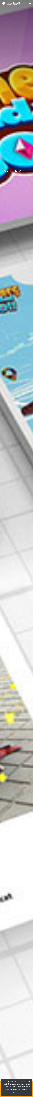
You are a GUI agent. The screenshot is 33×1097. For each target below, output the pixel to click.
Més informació (23, 1089)
